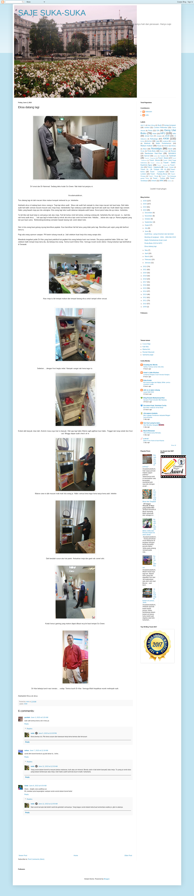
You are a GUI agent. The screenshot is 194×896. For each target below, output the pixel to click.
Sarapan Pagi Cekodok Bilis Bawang (155, 400)
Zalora (169, 180)
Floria (150, 130)
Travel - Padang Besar (158, 174)
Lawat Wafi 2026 (148, 392)
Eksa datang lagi (151, 246)
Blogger (106, 879)
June (147, 231)
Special (147, 156)
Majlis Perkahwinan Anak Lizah (156, 240)
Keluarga (154, 139)
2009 (145, 307)
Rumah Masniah (148, 352)
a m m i (146, 439)
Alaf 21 (143, 125)
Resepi (173, 151)
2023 (145, 210)
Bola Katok (147, 380)
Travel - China (155, 162)
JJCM (167, 136)
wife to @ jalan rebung (151, 390)
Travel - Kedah (169, 167)
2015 (145, 288)
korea (142, 141)
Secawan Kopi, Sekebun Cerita (154, 405)
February (148, 259)
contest (146, 127)
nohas (26, 750)
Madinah (147, 143)
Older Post (128, 855)
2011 (145, 300)
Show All (173, 445)
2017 (145, 282)
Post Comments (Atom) (36, 859)
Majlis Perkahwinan (163, 143)
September (149, 222)
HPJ (162, 133)
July (146, 228)
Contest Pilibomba (160, 127)
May (146, 250)
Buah (160, 125)
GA (158, 130)
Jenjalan (159, 136)
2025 (145, 204)
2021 (145, 269)
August (147, 225)
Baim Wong (151, 125)
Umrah (153, 181)
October (148, 219)
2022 (145, 266)
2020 (145, 273)
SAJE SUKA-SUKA (52, 12)
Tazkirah (172, 156)
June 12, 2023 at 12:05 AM (48, 804)
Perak (142, 151)
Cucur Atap (146, 344)
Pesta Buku (151, 151)
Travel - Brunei (154, 160)
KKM (25, 704)
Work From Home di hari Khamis (153, 440)
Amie (26, 786)
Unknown (148, 112)
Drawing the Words (150, 365)
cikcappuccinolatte (150, 413)
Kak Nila (146, 347)
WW (161, 180)
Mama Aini (146, 349)
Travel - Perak (153, 176)
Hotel (154, 134)
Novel (170, 149)
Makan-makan (147, 146)
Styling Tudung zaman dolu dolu (153, 367)
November (149, 216)
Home (76, 855)
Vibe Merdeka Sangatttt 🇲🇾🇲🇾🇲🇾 (153, 425)
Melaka (173, 146)
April (146, 253)
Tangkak (163, 156)
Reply (26, 724)
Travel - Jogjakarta (154, 167)
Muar (145, 149)
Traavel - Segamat (150, 158)
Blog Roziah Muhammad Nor (154, 398)
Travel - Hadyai (162, 165)
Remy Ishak (164, 151)
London (173, 141)
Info (174, 133)
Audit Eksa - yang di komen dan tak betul (159, 234)
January (148, 263)
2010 (145, 304)
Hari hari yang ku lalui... (152, 423)
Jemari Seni (149, 136)
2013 (145, 294)
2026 (145, 201)
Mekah (166, 146)
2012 (145, 297)
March (147, 256)
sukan (155, 156)
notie (32, 733)
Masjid (159, 146)
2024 (145, 207)
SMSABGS (172, 153)
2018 (145, 279)
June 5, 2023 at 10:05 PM (47, 733)
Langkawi (165, 141)
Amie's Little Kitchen (151, 373)
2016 (145, 285)
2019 (145, 276)
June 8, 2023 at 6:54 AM (37, 786)
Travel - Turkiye (159, 178)
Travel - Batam (163, 158)
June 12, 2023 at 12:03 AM (48, 766)
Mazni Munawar (149, 431)
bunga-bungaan (170, 125)
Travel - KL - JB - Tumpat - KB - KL (153, 169)
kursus (149, 141)
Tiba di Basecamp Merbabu (152, 433)
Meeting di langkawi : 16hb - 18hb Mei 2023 (160, 237)
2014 (145, 291)
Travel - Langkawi (157, 172)
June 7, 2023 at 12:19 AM (39, 750)
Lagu (157, 141)
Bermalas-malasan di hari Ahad (153, 407)
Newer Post (23, 855)
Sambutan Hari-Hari (153, 153)
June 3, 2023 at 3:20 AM (39, 717)
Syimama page (148, 355)
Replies (29, 729)
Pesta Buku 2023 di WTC (153, 243)
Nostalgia (156, 148)
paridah (27, 717)
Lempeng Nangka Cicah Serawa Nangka (156, 374)
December (149, 213)
